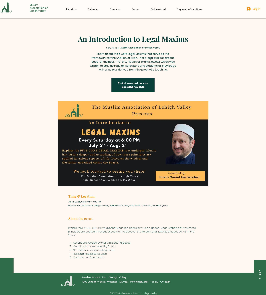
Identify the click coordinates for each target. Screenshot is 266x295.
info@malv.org (138, 281)
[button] (189, 9)
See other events (133, 87)
